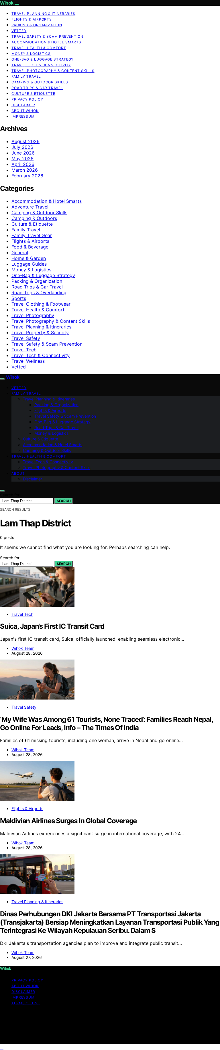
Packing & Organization (36, 25)
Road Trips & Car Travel (37, 88)
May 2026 (22, 158)
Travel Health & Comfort (38, 48)
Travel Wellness (28, 361)
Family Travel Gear (31, 235)
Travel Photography (32, 315)
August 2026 (25, 141)
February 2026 (27, 176)
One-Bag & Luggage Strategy (42, 59)
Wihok (6, 3)
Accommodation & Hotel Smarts (46, 42)
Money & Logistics (31, 53)
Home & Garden (28, 258)
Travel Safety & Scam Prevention (47, 36)
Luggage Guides (29, 264)
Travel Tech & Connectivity (41, 65)
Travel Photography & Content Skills (53, 71)
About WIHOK (25, 111)
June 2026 (23, 153)
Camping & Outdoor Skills (39, 82)
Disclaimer (23, 105)
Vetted (18, 31)
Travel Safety (25, 338)
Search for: (10, 494)
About (18, 473)
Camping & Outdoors (34, 218)
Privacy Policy (27, 99)
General (19, 252)
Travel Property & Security (40, 332)
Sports (18, 298)
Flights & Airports (31, 19)
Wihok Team (22, 648)
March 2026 (24, 170)
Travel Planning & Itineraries (43, 13)
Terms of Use (25, 1003)
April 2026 (22, 164)
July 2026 (22, 147)
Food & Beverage (29, 247)
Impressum (23, 116)
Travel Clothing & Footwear (40, 304)
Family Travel (26, 76)
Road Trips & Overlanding (38, 292)
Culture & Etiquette (33, 93)
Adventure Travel (29, 207)
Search (63, 501)
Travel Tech (23, 349)
